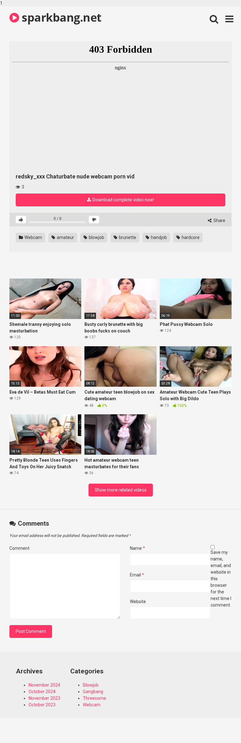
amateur (65, 237)
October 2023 (42, 704)
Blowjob (91, 684)
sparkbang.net (60, 17)
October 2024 (42, 691)
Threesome (94, 698)
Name (137, 548)
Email (137, 574)
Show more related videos (121, 489)
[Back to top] (220, 725)
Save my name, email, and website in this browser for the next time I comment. (221, 579)
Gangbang (93, 691)
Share (218, 220)
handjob (158, 237)
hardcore (190, 237)
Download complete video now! (123, 199)
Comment (19, 548)
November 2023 (44, 698)
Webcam (33, 237)
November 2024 (44, 684)
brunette (127, 237)
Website (138, 601)
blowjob (96, 237)
